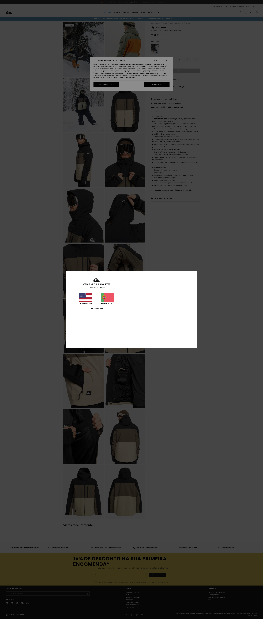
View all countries (97, 308)
